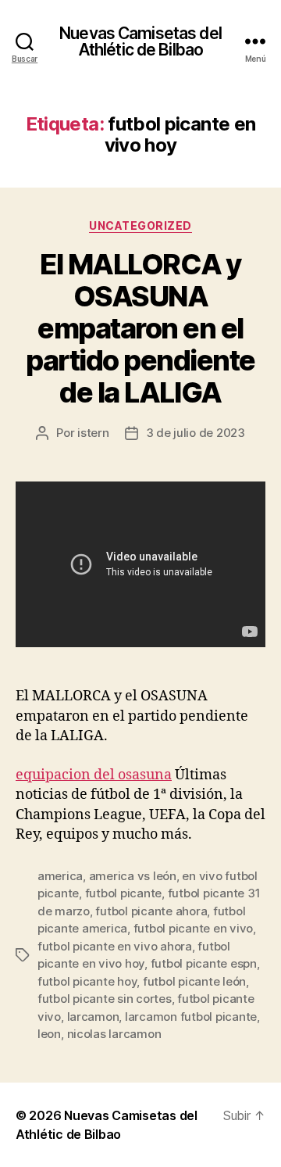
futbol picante (123, 893)
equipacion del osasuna (94, 775)
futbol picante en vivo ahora (114, 946)
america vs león (132, 875)
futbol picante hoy (87, 981)
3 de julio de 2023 (195, 432)
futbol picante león (194, 981)
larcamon (93, 1016)
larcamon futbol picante (191, 1016)
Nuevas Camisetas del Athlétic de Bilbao (140, 41)
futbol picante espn (204, 963)
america (60, 875)
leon (49, 1033)
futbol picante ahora (151, 911)
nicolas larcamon (114, 1033)
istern (92, 432)
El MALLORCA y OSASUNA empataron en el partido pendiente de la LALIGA (140, 328)
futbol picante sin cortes (104, 998)
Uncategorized (140, 225)
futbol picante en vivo (193, 928)
